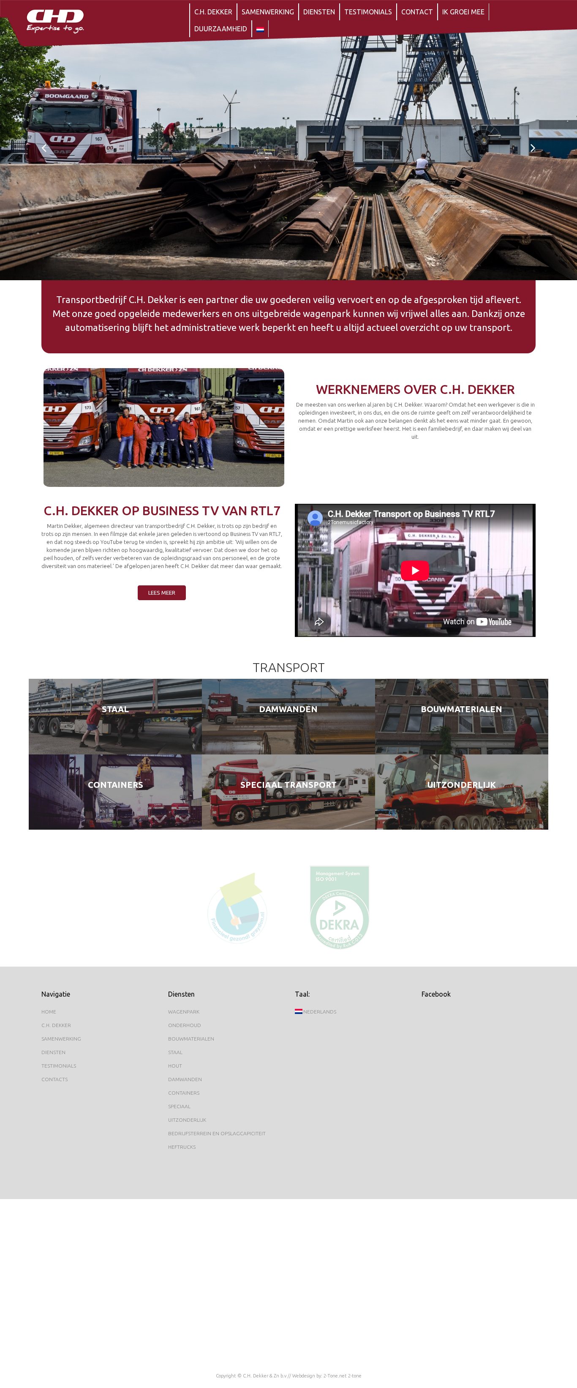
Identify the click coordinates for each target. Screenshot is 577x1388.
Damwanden (288, 709)
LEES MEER (161, 593)
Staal (115, 709)
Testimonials (368, 12)
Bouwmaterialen (461, 709)
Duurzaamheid (220, 29)
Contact (417, 12)
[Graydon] (237, 907)
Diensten (319, 12)
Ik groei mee (463, 12)
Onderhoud (184, 1025)
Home (48, 1011)
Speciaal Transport (288, 785)
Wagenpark (183, 1011)
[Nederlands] (260, 28)
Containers (115, 785)
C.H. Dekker (213, 12)
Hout (175, 1065)
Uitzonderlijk (461, 785)
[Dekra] (340, 907)
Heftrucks (182, 1147)
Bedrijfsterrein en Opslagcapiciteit (217, 1133)
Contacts (54, 1079)
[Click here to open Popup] (163, 428)
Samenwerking (268, 12)
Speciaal (179, 1106)
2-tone (355, 1375)
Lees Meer (115, 723)
